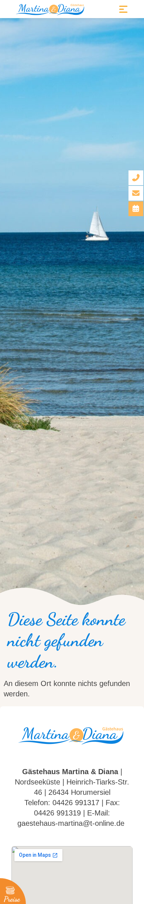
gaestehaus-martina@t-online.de (70, 823)
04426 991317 (75, 803)
